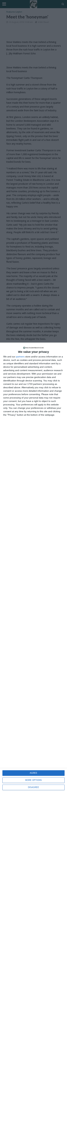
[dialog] (33, 742)
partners (20, 356)
